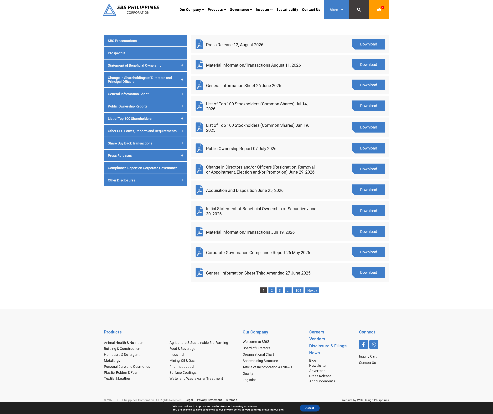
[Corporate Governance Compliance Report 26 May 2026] (199, 252)
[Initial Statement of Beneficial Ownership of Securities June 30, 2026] (199, 211)
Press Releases (145, 155)
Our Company (190, 10)
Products (215, 10)
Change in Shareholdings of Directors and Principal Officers (145, 79)
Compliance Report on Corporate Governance (143, 167)
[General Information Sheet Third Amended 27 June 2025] (199, 272)
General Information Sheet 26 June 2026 (243, 85)
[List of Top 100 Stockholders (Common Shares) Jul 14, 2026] (199, 106)
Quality (248, 373)
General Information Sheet (145, 94)
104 (298, 290)
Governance (239, 10)
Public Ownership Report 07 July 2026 (241, 148)
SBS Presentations (122, 40)
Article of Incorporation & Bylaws (267, 367)
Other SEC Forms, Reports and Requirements (145, 130)
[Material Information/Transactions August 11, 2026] (199, 64)
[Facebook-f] (363, 344)
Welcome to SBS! (256, 342)
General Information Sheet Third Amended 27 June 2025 (258, 273)
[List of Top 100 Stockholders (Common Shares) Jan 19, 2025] (199, 127)
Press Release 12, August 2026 (234, 44)
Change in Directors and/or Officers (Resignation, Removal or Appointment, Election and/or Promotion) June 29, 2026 (260, 170)
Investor (262, 10)
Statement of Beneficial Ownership (145, 65)
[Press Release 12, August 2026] (199, 44)
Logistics (249, 380)
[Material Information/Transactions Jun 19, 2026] (199, 231)
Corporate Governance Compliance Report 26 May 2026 (258, 252)
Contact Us (311, 10)
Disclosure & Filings (328, 345)
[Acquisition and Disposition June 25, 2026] (199, 190)
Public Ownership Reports (145, 106)
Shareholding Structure (260, 361)
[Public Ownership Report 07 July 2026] (199, 148)
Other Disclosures (145, 180)
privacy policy (232, 409)
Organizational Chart (258, 354)
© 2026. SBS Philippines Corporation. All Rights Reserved (143, 400)
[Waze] (373, 344)
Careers (316, 332)
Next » (312, 290)
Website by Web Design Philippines (365, 400)
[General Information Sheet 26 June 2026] (199, 85)
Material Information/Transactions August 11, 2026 (253, 65)
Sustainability (287, 10)
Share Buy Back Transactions (145, 143)
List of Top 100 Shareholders (145, 118)
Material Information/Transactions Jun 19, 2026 (250, 232)
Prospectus (116, 53)
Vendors (317, 339)
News (314, 352)
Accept (309, 408)
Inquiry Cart (368, 356)
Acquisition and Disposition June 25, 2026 (244, 190)
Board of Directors (256, 348)
